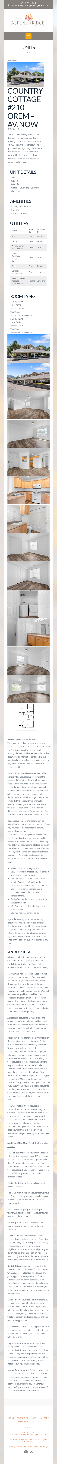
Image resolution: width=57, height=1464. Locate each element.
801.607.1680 (28, 3)
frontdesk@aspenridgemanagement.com (28, 5)
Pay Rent (44, 1418)
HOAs (33, 1418)
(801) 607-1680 (28, 1432)
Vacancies (22, 1418)
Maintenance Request (29, 1421)
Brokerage (28, 1427)
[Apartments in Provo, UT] (28, 20)
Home (11, 1418)
